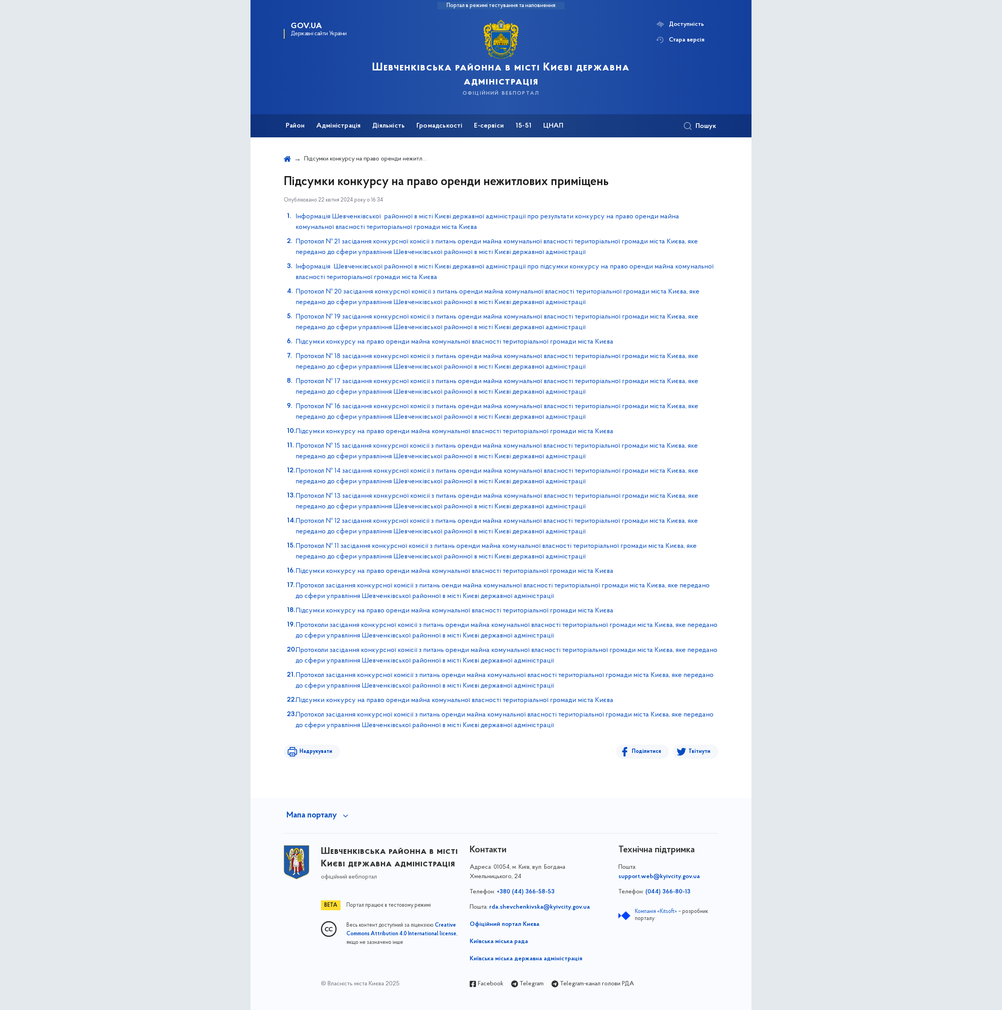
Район (295, 126)
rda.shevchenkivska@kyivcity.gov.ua (539, 907)
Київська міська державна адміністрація (526, 959)
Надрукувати (315, 751)
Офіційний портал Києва (504, 924)
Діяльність (388, 126)
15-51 (523, 126)
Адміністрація (338, 126)
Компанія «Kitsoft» (656, 912)
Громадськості (439, 126)
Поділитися (646, 751)
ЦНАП (553, 126)
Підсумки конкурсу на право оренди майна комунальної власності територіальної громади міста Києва (454, 342)
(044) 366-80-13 (667, 892)
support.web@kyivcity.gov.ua (659, 876)
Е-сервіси (489, 126)
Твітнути (699, 751)
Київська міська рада (499, 941)
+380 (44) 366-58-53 (526, 892)
